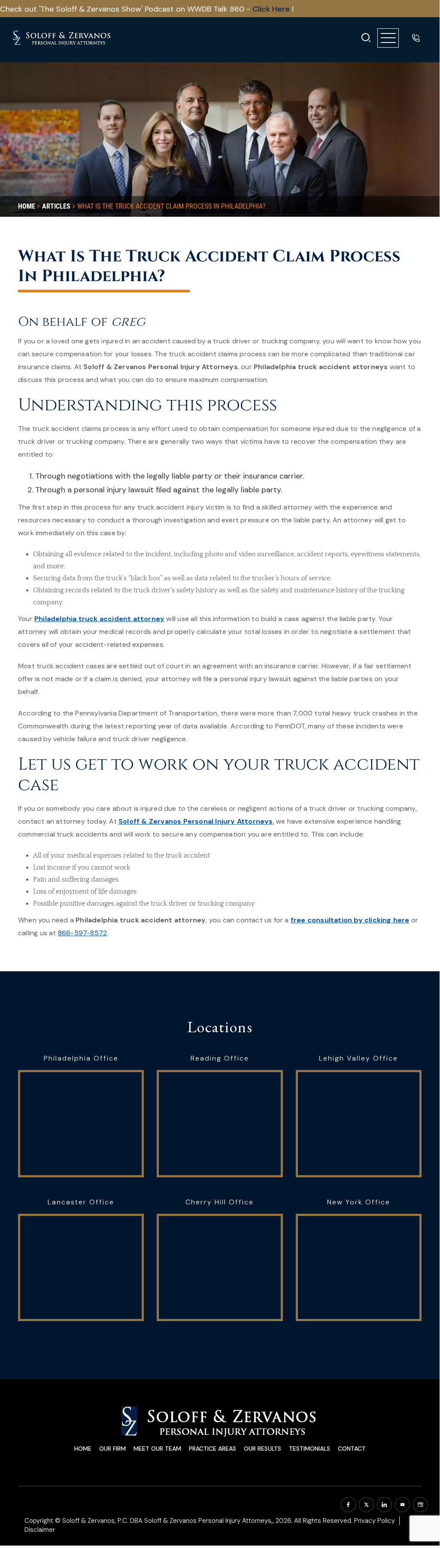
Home (82, 1448)
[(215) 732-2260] (416, 38)
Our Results (262, 1448)
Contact (352, 1448)
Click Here (272, 9)
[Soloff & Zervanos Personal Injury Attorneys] (62, 38)
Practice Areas (212, 1448)
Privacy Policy (374, 1520)
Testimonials (309, 1448)
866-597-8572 (82, 932)
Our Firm (112, 1448)
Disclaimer (39, 1529)
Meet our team (157, 1448)
